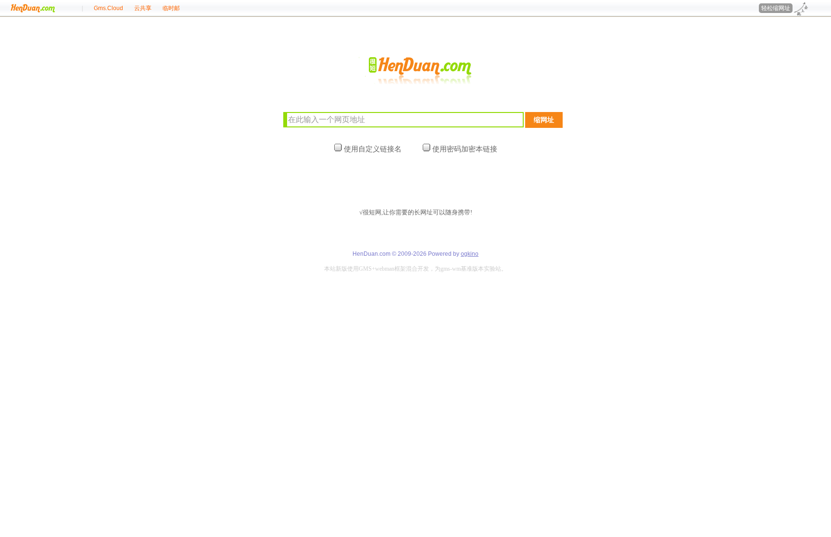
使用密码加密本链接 (463, 149)
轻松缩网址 (775, 8)
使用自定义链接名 (372, 149)
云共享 (142, 8)
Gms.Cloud (108, 8)
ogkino (469, 253)
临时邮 (171, 8)
